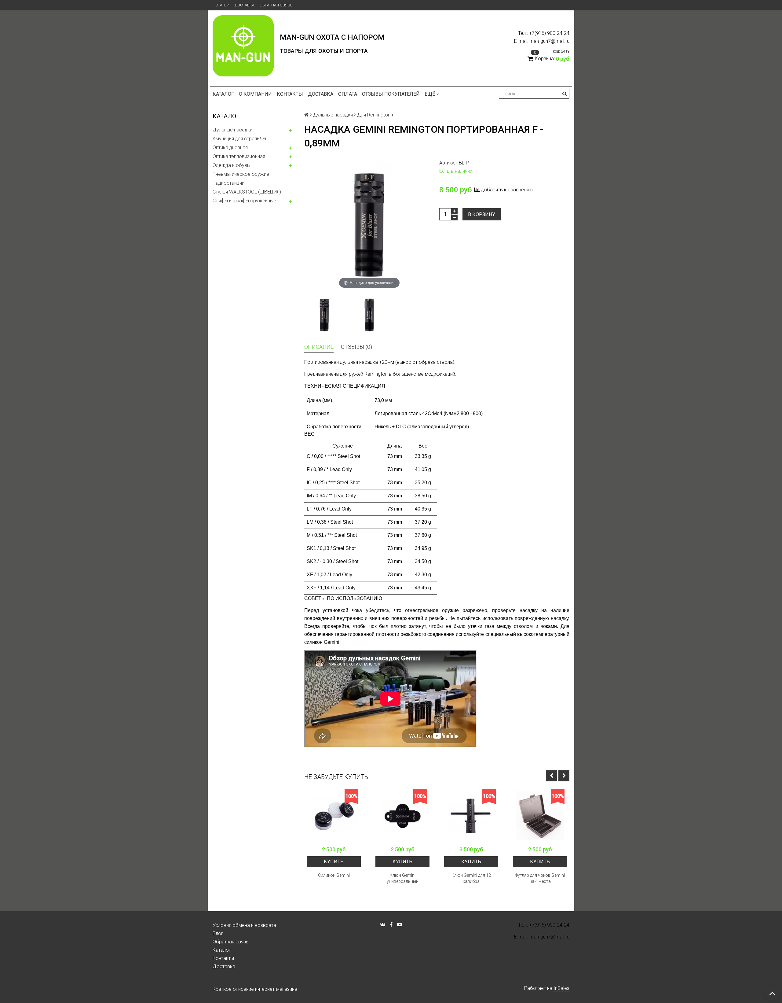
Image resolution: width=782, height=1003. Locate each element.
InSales (561, 988)
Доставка (244, 5)
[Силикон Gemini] (334, 816)
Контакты (290, 94)
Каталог (223, 94)
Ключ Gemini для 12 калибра (471, 878)
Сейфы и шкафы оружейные (244, 201)
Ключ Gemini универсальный (402, 878)
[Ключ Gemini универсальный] (402, 816)
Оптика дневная (230, 147)
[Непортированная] (369, 315)
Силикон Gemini (334, 875)
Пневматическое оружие (241, 174)
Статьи (222, 5)
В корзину (481, 214)
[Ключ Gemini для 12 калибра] (471, 816)
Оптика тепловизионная (239, 156)
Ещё (430, 94)
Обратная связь (276, 5)
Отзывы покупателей (391, 94)
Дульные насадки (232, 130)
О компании (255, 94)
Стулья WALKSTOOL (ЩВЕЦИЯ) (247, 192)
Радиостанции (228, 183)
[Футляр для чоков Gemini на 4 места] (540, 816)
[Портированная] (324, 315)
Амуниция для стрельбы (239, 139)
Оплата (347, 94)
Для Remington (373, 115)
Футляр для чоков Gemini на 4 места (540, 878)
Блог (218, 933)
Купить (334, 862)
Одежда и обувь (231, 165)
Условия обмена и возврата (244, 925)
